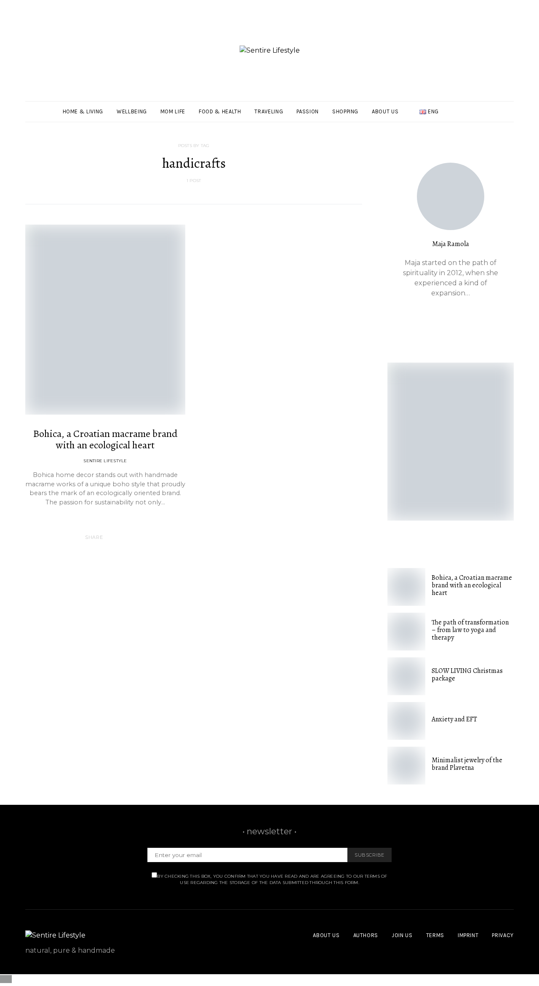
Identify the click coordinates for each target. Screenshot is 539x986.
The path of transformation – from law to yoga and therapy (470, 630)
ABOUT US (385, 111)
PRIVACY (503, 935)
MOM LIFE (172, 111)
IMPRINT (468, 935)
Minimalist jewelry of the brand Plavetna (467, 764)
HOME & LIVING (83, 111)
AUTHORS (366, 935)
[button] (511, 111)
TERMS (435, 935)
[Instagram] (499, 117)
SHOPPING (345, 111)
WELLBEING (132, 111)
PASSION (307, 111)
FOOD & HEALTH (220, 111)
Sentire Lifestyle (105, 461)
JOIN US (402, 935)
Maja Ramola (450, 244)
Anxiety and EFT (454, 719)
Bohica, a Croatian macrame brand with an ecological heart (105, 439)
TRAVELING (268, 111)
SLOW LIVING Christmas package (467, 674)
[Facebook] (499, 106)
